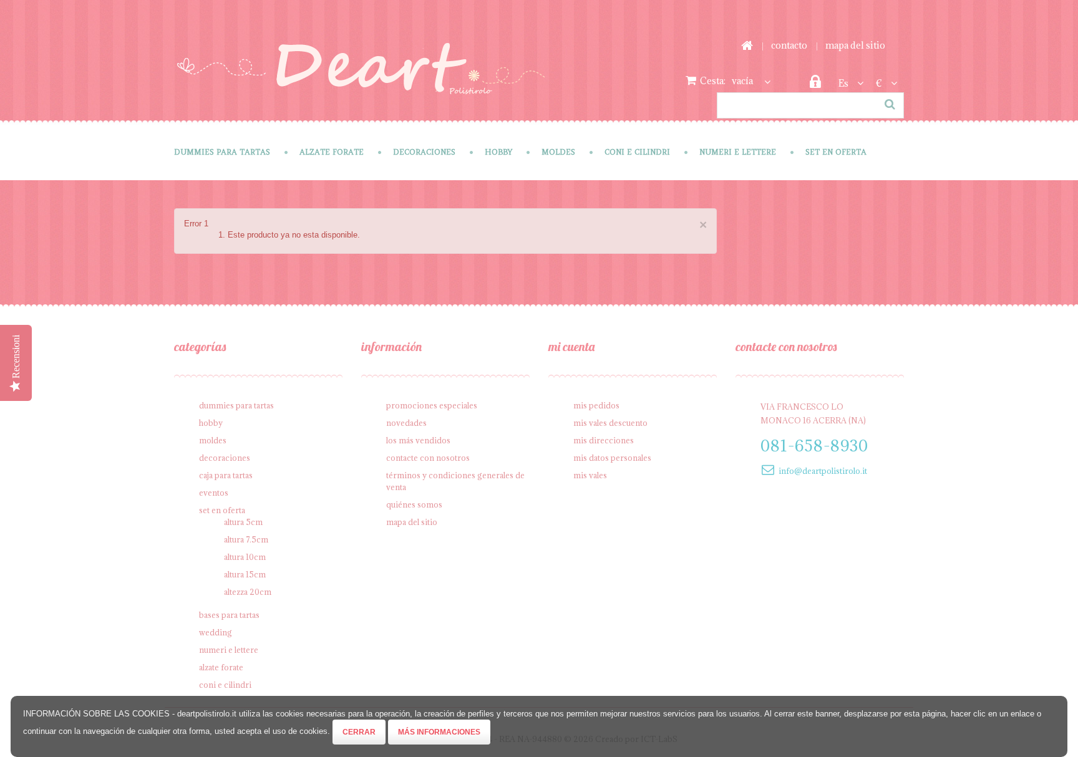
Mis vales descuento (610, 423)
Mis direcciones (603, 440)
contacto (789, 45)
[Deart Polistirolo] (361, 77)
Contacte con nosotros (428, 458)
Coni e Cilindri (637, 152)
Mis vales (590, 475)
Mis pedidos (596, 405)
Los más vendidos (418, 440)
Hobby (498, 152)
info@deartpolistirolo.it (823, 471)
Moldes (558, 152)
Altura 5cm (243, 522)
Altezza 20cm (247, 592)
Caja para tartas (226, 475)
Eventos (213, 493)
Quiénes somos (414, 504)
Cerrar (359, 732)
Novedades (406, 423)
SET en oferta (836, 152)
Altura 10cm (245, 557)
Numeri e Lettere (737, 152)
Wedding (215, 632)
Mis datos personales (612, 458)
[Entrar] (815, 85)
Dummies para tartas (222, 152)
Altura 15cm (245, 574)
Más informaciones (439, 732)
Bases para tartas (229, 615)
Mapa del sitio (411, 522)
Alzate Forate (331, 152)
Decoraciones (424, 152)
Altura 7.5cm (246, 539)
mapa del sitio (855, 45)
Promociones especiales (431, 405)
